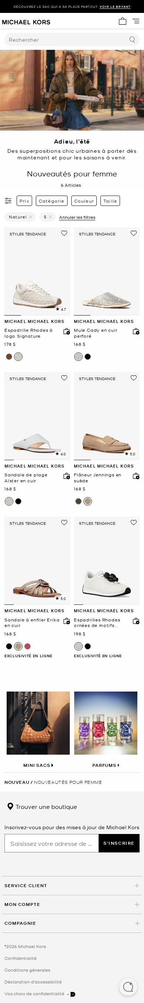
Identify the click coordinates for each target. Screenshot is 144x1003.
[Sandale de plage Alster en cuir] (37, 416)
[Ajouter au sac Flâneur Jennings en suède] (134, 475)
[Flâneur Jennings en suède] (107, 416)
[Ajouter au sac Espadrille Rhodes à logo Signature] (65, 331)
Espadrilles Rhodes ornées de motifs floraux (97, 622)
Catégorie (52, 201)
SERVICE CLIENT (25, 885)
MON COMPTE (22, 904)
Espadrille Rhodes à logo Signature (28, 333)
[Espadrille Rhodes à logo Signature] (37, 271)
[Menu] (136, 21)
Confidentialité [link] (20, 958)
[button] (128, 987)
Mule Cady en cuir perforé (95, 333)
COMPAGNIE (20, 923)
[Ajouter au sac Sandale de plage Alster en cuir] (65, 475)
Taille (110, 201)
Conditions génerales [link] (27, 970)
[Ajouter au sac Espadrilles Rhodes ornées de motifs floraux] (134, 620)
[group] (72, 6)
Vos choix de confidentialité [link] (34, 993)
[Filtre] (8, 200)
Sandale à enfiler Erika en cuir (31, 622)
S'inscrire (119, 843)
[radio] (9, 356)
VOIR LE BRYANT (115, 6)
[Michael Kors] (26, 21)
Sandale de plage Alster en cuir (26, 477)
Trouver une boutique (45, 806)
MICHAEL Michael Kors (34, 321)
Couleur (84, 201)
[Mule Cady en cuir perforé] (107, 271)
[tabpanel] (37, 271)
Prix (24, 201)
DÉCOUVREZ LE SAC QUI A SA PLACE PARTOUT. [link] (72, 6)
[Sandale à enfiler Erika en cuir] (37, 561)
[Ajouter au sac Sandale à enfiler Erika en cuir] (65, 620)
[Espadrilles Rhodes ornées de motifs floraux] (107, 561)
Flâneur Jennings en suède (97, 477)
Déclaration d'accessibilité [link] (33, 982)
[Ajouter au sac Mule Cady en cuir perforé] (134, 331)
